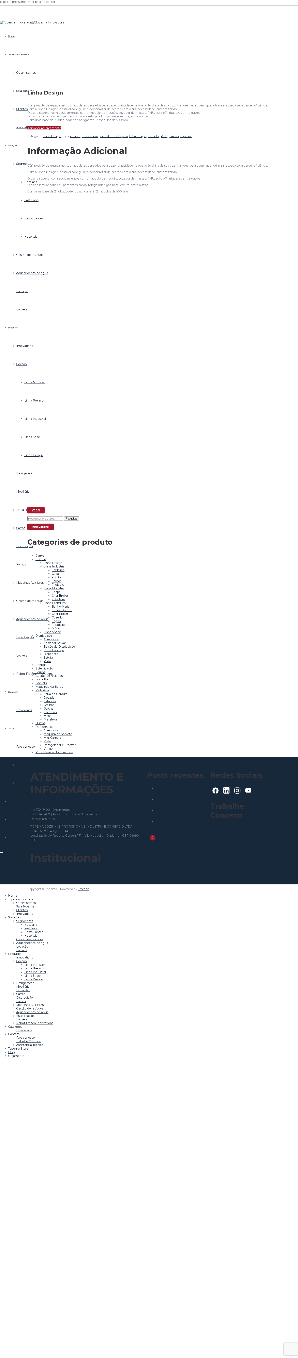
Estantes (50, 701)
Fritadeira (58, 599)
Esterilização (25, 637)
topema (186, 136)
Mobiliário (23, 491)
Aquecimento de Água (32, 1012)
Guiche (49, 708)
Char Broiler (60, 595)
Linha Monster (54, 588)
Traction (83, 889)
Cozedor (58, 617)
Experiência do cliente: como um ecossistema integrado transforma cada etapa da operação (179, 792)
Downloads (24, 710)
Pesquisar (71, 518)
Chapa (56, 592)
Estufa (48, 657)
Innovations (24, 127)
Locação (22, 291)
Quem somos (26, 72)
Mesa (47, 716)
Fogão (56, 577)
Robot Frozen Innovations (54, 752)
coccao (75, 136)
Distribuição (24, 546)
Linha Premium (55, 603)
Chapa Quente (62, 610)
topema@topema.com (72, 819)
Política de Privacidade (46, 876)
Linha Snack (52, 632)
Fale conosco (25, 746)
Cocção (21, 364)
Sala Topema (25, 91)
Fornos (21, 564)
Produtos (13, 327)
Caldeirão (58, 570)
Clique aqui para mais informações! (234, 828)
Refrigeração (44, 727)
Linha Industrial (54, 566)
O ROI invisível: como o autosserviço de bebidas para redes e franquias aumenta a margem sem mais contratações (178, 827)
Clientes (22, 109)
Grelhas (49, 705)
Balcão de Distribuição (59, 646)
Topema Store (15, 801)
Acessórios (51, 639)
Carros (20, 528)
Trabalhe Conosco (28, 1041)
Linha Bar (23, 510)
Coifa (55, 574)
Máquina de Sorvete (58, 734)
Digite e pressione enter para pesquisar (27, 2)
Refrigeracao (170, 136)
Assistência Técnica (29, 1045)
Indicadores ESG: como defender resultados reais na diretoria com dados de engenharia (178, 814)
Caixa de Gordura (55, 694)
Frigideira (58, 585)
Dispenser (51, 654)
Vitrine (48, 748)
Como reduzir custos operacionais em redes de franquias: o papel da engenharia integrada (179, 803)
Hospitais (30, 935)
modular (153, 136)
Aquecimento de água (32, 943)
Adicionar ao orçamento (44, 128)
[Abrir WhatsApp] (288, 1348)
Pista (47, 661)
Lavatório (50, 712)
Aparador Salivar (55, 643)
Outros (40, 723)
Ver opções (39, 430)
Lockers (21, 309)
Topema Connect (222, 832)
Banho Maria (61, 606)
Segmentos (24, 164)
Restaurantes (33, 932)
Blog (10, 819)
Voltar (36, 510)
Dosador (50, 697)
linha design (137, 136)
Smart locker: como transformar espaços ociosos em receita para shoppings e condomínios (178, 839)
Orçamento (16, 1056)
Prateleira (50, 719)
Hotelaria (30, 925)
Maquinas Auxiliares (49, 687)
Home (11, 36)
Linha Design (52, 136)
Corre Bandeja (54, 650)
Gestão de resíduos (49, 676)
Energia (40, 665)
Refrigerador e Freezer (60, 745)
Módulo (57, 628)
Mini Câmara (52, 738)
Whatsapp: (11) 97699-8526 (49, 805)
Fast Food (31, 928)
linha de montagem (114, 136)
